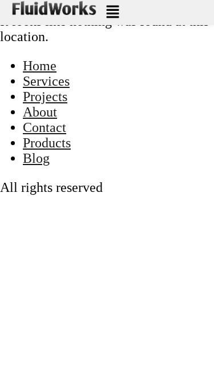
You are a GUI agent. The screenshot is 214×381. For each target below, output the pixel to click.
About (40, 112)
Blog (36, 158)
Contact (44, 127)
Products (47, 142)
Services (46, 81)
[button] (113, 12)
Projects (45, 96)
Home (39, 65)
